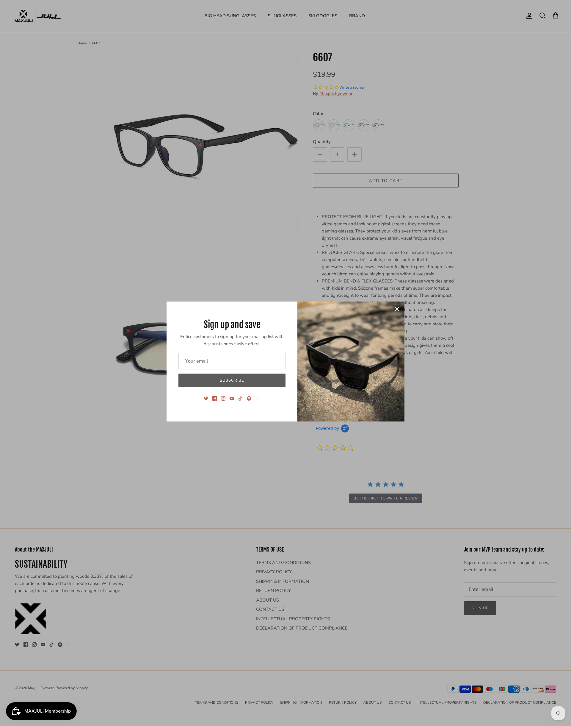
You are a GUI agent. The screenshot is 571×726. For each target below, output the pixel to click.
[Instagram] (223, 398)
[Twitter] (206, 398)
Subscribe (232, 380)
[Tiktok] (240, 398)
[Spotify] (249, 398)
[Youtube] (232, 398)
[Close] (397, 309)
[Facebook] (214, 398)
